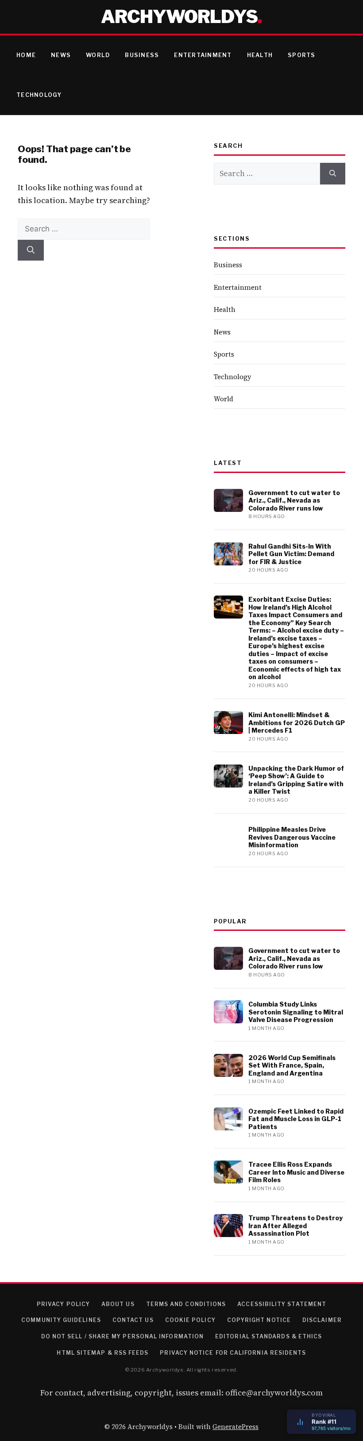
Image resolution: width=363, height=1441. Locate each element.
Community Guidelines (61, 1320)
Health (260, 55)
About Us (118, 1304)
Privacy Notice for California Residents (233, 1352)
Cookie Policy (190, 1320)
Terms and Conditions (186, 1304)
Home (26, 55)
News (61, 55)
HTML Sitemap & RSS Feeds (102, 1352)
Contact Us (133, 1320)
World (98, 55)
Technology (39, 95)
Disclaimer (322, 1320)
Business (142, 55)
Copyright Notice (259, 1320)
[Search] (31, 250)
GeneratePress (235, 1426)
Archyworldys (179, 16)
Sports (302, 55)
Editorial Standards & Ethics (268, 1336)
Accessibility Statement (281, 1304)
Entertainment (203, 55)
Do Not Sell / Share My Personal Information (122, 1336)
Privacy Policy (63, 1304)
